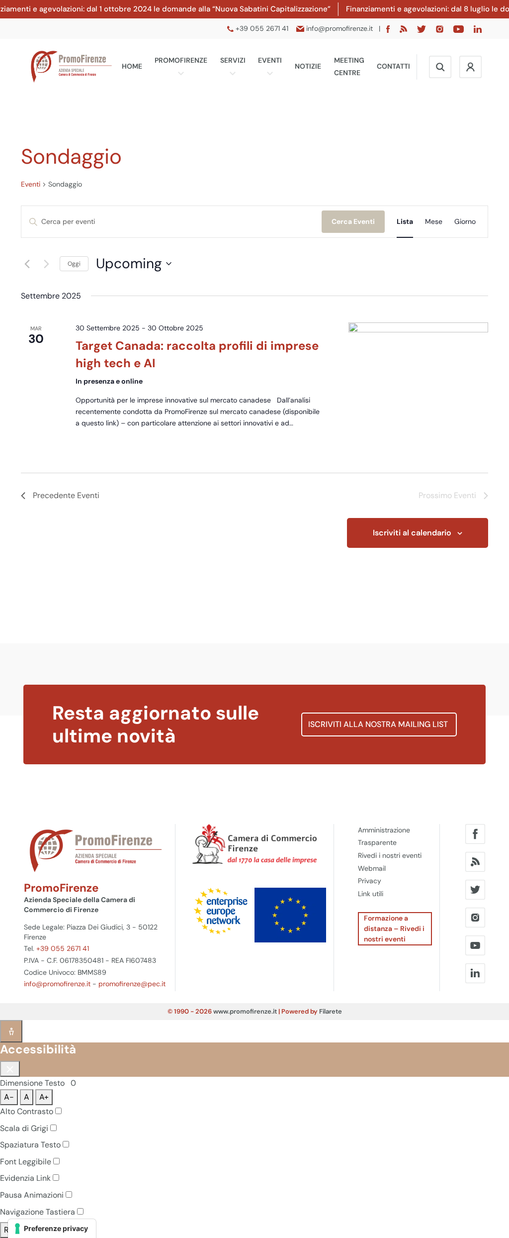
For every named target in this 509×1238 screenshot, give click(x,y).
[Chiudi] (10, 1069)
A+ (44, 1097)
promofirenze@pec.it (132, 983)
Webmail (372, 868)
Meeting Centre (349, 67)
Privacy (369, 880)
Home (132, 66)
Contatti (393, 66)
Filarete (330, 1011)
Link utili (370, 893)
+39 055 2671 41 (62, 948)
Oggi (74, 264)
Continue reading (115, 434)
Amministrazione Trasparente (384, 836)
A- (9, 1097)
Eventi (270, 60)
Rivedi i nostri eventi (390, 855)
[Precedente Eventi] (27, 264)
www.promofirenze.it (245, 1011)
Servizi (233, 60)
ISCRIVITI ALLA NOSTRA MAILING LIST (379, 724)
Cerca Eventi (353, 221)
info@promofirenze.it (57, 983)
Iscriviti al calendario (412, 532)
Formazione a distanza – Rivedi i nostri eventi (394, 928)
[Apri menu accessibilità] (11, 1031)
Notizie (308, 66)
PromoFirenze (181, 60)
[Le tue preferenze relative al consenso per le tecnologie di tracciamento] (52, 1228)
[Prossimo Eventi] (46, 264)
